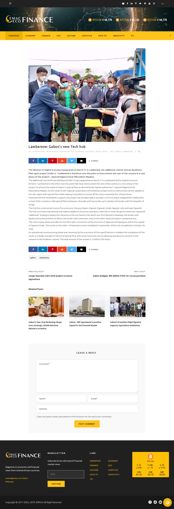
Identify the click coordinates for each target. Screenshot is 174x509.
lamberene (127, 151)
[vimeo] (145, 3)
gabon (117, 151)
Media (98, 151)
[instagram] (154, 3)
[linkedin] (132, 3)
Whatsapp (9, 482)
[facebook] (127, 3)
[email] (123, 3)
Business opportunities (61, 151)
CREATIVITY (119, 36)
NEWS (105, 151)
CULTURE (71, 36)
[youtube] (149, 3)
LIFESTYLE (87, 36)
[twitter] (140, 3)
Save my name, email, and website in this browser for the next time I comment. (75, 416)
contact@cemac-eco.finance (16, 478)
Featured (89, 151)
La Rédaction (38, 151)
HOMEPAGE (14, 36)
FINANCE (46, 36)
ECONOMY (31, 36)
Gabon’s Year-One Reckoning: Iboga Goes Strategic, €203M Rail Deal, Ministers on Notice (45, 325)
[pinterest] (136, 3)
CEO (59, 36)
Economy (79, 151)
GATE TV (102, 36)
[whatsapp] (10, 3)
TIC (132, 36)
